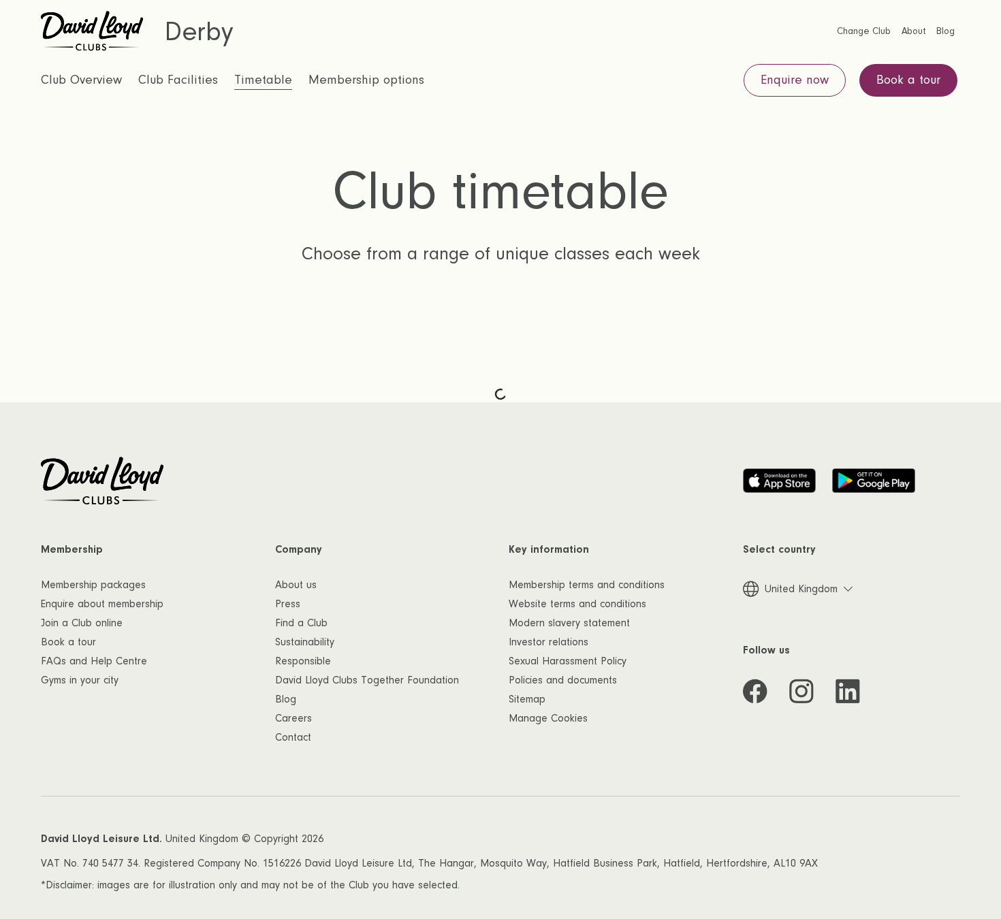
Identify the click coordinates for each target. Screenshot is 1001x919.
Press (287, 604)
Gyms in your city (79, 680)
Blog (285, 699)
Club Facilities (178, 80)
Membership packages (93, 585)
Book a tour (68, 642)
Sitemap (527, 699)
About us (296, 585)
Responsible (303, 661)
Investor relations (548, 642)
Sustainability (304, 642)
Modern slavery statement (569, 623)
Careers (293, 718)
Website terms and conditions (577, 604)
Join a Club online (82, 623)
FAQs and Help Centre (94, 661)
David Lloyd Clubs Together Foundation (367, 680)
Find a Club (301, 623)
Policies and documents (563, 680)
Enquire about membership (102, 604)
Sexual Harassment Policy (567, 661)
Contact (293, 737)
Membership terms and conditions (587, 585)
